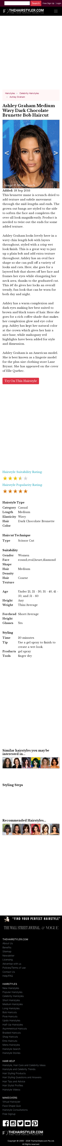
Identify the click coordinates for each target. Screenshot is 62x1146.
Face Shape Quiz (11, 1105)
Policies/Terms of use (14, 967)
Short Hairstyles (11, 1000)
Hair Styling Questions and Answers (21, 1077)
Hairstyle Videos (11, 1089)
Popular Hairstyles (12, 992)
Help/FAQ (7, 975)
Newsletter (8, 955)
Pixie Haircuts (9, 1016)
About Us (7, 943)
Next (55, 154)
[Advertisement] (31, 54)
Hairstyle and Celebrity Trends (18, 1069)
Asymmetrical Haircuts (14, 1028)
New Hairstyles (10, 988)
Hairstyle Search (11, 1049)
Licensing (7, 959)
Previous (6, 154)
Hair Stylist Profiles (12, 1085)
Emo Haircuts (9, 1040)
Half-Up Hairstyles (12, 1024)
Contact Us (8, 971)
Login (58, 3)
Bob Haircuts (9, 1012)
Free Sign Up (48, 3)
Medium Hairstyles (12, 1004)
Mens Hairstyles (11, 1044)
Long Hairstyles (11, 1008)
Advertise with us (11, 963)
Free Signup (9, 1114)
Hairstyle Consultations (15, 1109)
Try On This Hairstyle (21, 381)
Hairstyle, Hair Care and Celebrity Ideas (23, 1065)
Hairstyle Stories (11, 1052)
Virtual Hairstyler (11, 1101)
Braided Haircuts (11, 1032)
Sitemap (6, 951)
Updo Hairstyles (11, 1020)
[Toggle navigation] (56, 11)
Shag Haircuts (10, 1036)
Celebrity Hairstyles (13, 996)
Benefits (6, 947)
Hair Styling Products (14, 1073)
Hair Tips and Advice (13, 1081)
